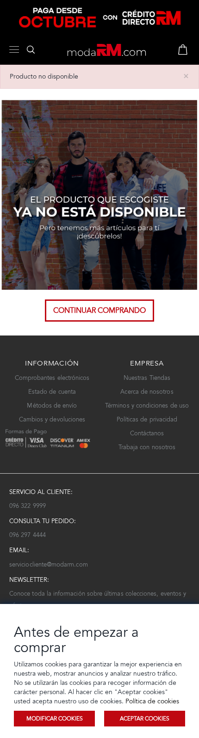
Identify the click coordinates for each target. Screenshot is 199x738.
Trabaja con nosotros (146, 447)
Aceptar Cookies (144, 718)
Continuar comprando (99, 310)
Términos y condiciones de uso (147, 405)
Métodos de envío (52, 405)
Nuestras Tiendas (147, 378)
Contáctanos (147, 433)
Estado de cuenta (52, 392)
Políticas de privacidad (147, 419)
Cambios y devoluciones (52, 419)
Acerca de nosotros (146, 392)
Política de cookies (151, 701)
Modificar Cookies (54, 718)
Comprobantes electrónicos (52, 378)
